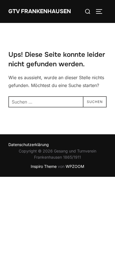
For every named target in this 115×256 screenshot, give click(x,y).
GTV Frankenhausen (39, 11)
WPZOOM (75, 166)
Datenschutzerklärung (28, 144)
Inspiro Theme (44, 166)
